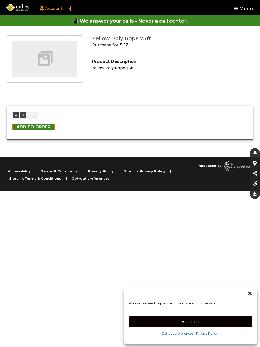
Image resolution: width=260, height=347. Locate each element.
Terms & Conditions (59, 171)
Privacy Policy (207, 333)
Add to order (33, 126)
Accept (191, 321)
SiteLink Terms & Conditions (35, 178)
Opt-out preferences (177, 333)
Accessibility (19, 171)
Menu (245, 8)
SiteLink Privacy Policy (144, 171)
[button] (249, 293)
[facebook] (70, 9)
